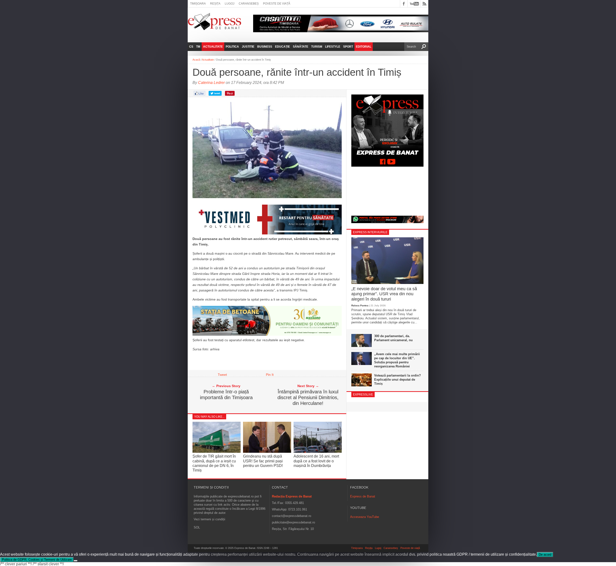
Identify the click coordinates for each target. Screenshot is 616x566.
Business (264, 46)
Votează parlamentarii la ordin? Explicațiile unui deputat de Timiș (397, 379)
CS (191, 46)
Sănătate (300, 46)
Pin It (270, 375)
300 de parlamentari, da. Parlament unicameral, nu (393, 338)
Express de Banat (362, 496)
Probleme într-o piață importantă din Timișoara (226, 394)
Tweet (222, 375)
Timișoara (198, 3)
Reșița (215, 3)
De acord (545, 554)
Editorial (363, 46)
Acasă (196, 59)
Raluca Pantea (359, 305)
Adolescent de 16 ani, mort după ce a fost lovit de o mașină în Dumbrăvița (316, 460)
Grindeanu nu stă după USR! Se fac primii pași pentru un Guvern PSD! (263, 460)
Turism (316, 46)
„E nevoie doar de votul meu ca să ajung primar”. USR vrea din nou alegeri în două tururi (384, 294)
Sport (348, 46)
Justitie (248, 46)
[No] (75, 560)
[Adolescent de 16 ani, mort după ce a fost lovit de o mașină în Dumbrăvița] (318, 452)
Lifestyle (332, 46)
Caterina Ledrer (211, 83)
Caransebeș (249, 3)
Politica (232, 46)
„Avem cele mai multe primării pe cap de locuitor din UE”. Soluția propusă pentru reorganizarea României (397, 360)
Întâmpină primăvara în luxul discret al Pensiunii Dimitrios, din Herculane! (308, 397)
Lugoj (229, 3)
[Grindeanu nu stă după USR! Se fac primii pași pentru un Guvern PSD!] (267, 452)
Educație (282, 46)
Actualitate (213, 46)
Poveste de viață (276, 3)
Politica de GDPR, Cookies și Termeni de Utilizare (37, 559)
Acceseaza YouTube (364, 517)
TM (198, 46)
